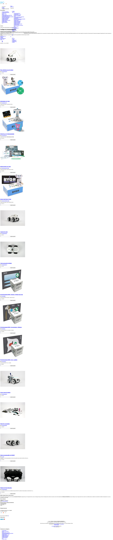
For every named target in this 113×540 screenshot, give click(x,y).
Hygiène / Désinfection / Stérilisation (7, 15)
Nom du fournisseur (3, 38)
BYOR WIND (3, 296)
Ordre (1, 39)
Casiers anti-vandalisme (5, 11)
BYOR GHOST (4, 361)
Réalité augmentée (4, 21)
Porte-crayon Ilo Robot (5, 392)
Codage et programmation (5, 12)
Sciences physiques (5, 22)
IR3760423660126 (4, 233)
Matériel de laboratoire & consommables (7, 16)
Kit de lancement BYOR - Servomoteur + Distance (11, 327)
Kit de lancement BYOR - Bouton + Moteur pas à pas (11, 294)
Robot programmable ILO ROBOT (7, 455)
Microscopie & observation (5, 17)
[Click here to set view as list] (2, 41)
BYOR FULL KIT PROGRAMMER (7, 133)
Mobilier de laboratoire (5, 18)
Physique (13, 38)
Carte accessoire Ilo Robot (6, 263)
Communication (4, 13)
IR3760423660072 (4, 489)
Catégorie (1, 37)
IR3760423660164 (4, 71)
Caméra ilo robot (4, 231)
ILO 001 (3, 456)
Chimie (13, 39)
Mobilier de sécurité (5, 19)
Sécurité (13, 42)
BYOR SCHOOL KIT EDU (5, 166)
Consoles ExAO (14, 40)
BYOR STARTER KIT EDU (5, 199)
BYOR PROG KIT (4, 135)
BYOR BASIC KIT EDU (5, 101)
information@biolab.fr (5, 501)
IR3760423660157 (4, 394)
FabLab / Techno (4, 14)
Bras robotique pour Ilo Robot (6, 69)
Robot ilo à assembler (5, 423)
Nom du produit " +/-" (3, 36)
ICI (8, 515)
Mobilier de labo (14, 41)
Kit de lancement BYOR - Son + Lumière (8, 359)
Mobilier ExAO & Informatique (6, 20)
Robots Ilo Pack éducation (6, 487)
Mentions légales (56, 524)
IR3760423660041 (4, 425)
